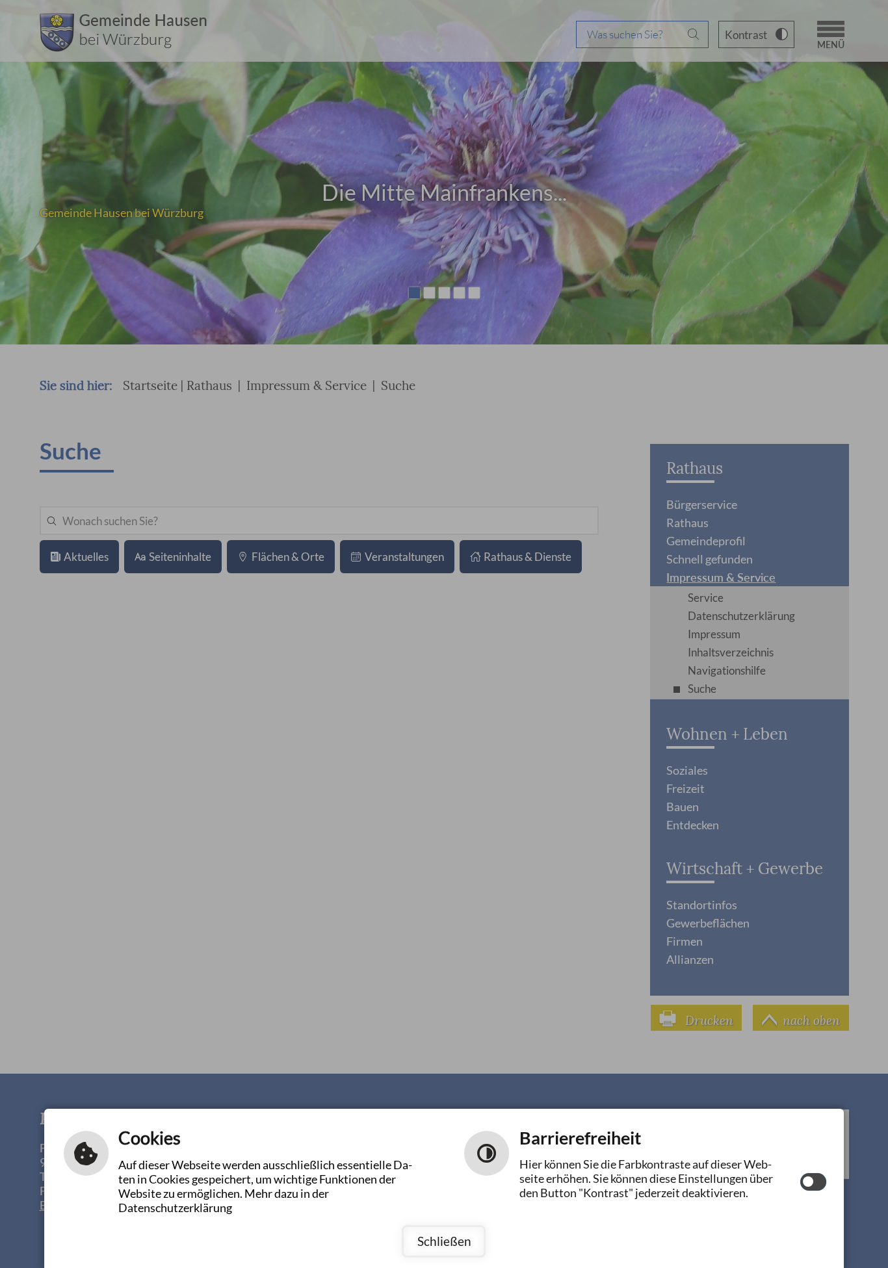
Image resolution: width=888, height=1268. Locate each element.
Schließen (444, 1241)
